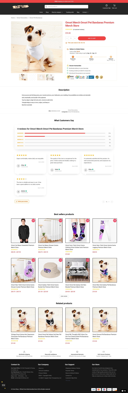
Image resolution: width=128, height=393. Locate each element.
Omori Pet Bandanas (36, 18)
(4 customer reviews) (78, 29)
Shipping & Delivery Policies (73, 368)
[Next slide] (60, 47)
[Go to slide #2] (32, 77)
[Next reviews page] (111, 201)
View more (64, 296)
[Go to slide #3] (41, 77)
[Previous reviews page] (103, 201)
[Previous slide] (14, 47)
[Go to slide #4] (50, 77)
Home (13, 18)
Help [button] (125, 390)
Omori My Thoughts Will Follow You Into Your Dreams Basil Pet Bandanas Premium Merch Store (76, 336)
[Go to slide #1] (23, 77)
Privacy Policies (43, 373)
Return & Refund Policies (72, 373)
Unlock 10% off (3, 385)
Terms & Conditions (44, 370)
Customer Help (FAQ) (71, 378)
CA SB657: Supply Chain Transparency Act (50, 378)
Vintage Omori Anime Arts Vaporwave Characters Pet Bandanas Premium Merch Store (22, 336)
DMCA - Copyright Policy (45, 375)
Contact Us (69, 375)
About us (41, 368)
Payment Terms (70, 370)
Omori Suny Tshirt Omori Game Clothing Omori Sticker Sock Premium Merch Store (76, 247)
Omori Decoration (22, 18)
